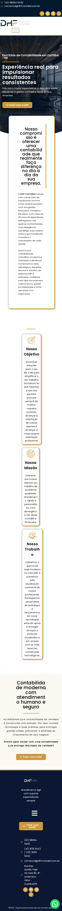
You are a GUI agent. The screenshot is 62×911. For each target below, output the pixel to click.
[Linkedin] (53, 13)
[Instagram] (42, 13)
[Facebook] (47, 13)
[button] (55, 904)
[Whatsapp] (58, 13)
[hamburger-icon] (15, 30)
